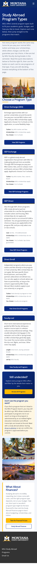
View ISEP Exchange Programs (18, 192)
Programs (6, 552)
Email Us (5, 555)
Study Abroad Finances (18, 526)
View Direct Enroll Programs (18, 309)
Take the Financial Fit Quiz (18, 520)
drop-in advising (10, 428)
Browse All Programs (18, 392)
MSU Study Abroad (9, 549)
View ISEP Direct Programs (18, 250)
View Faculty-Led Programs (18, 367)
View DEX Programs (18, 142)
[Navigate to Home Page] (15, 4)
